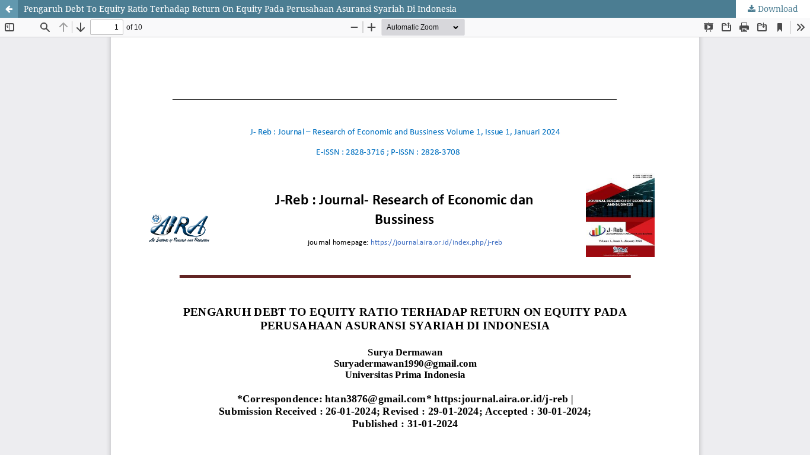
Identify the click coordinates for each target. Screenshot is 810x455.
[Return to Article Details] (9, 9)
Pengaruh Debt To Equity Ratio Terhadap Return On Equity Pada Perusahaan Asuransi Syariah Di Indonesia (240, 8)
